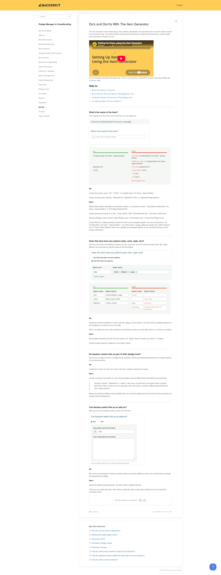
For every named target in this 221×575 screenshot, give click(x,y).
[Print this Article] (176, 21)
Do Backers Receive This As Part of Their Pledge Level (112, 97)
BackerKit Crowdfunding (48, 62)
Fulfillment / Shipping (46, 71)
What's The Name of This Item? (103, 90)
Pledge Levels (44, 89)
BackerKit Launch (45, 39)
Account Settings (45, 30)
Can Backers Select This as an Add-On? (106, 101)
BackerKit (163, 570)
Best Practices (44, 48)
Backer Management (46, 75)
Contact (179, 5)
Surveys (42, 111)
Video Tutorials (44, 116)
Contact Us (95, 512)
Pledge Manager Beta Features (50, 53)
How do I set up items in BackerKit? (134, 78)
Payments (42, 84)
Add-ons (42, 35)
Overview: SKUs (95, 80)
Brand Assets (44, 57)
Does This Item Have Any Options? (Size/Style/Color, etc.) (113, 94)
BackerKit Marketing (46, 44)
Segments (42, 102)
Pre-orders (43, 93)
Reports (42, 98)
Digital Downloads (45, 66)
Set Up (41, 107)
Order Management (46, 80)
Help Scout (179, 570)
